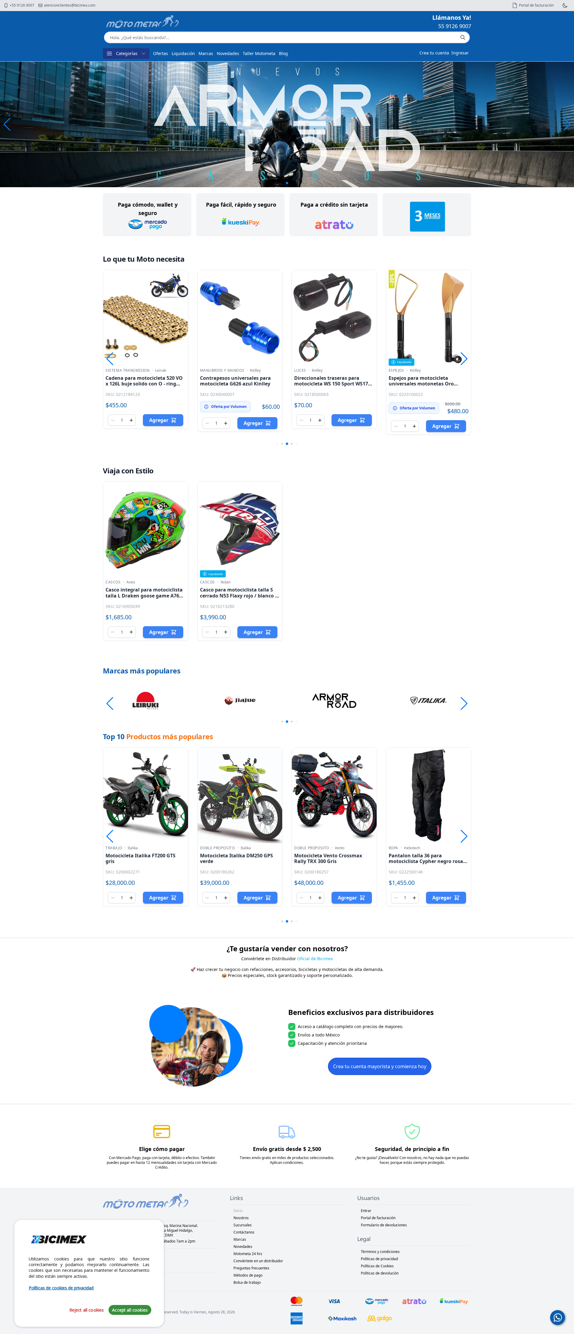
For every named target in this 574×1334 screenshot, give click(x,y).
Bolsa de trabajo (247, 1282)
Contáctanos (243, 1232)
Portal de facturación (378, 1217)
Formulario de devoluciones (384, 1225)
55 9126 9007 (454, 26)
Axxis (130, 582)
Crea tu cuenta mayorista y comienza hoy (379, 1066)
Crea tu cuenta (434, 53)
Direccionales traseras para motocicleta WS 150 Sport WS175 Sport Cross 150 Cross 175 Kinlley (332, 384)
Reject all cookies (86, 1310)
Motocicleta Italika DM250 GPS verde (236, 858)
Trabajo (114, 848)
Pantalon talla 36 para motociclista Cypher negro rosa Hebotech (426, 861)
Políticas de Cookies (377, 1266)
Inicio (237, 1210)
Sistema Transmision (127, 370)
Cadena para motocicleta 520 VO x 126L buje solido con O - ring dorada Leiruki (144, 384)
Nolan (225, 582)
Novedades (228, 53)
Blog (283, 53)
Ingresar (460, 53)
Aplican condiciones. (287, 1162)
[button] (567, 124)
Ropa (393, 848)
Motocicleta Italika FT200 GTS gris (140, 858)
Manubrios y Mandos (222, 370)
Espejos (396, 370)
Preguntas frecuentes (251, 1268)
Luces (300, 370)
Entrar (366, 1210)
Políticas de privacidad (379, 1258)
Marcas (206, 53)
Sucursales (242, 1225)
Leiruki (160, 370)
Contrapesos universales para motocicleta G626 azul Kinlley (235, 381)
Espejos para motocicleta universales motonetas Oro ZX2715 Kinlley (421, 384)
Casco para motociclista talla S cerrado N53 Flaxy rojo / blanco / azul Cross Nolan (238, 595)
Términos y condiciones (380, 1251)
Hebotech (412, 848)
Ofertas (160, 53)
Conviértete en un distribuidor (258, 1260)
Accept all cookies (130, 1310)
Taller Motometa (259, 53)
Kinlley (255, 370)
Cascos (113, 582)
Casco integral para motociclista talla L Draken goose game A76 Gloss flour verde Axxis (144, 595)
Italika (133, 848)
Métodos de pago (247, 1275)
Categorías (127, 53)
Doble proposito (217, 848)
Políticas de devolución (380, 1273)
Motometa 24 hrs (247, 1253)
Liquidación (183, 53)
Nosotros (241, 1217)
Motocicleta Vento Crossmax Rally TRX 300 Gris (328, 858)
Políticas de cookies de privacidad (61, 1288)
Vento (339, 848)
